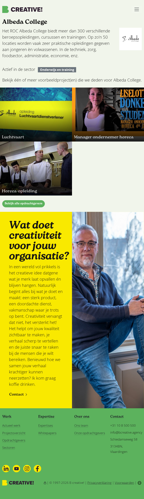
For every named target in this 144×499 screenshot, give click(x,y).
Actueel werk (11, 425)
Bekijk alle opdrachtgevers (23, 204)
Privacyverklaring (99, 482)
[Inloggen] (45, 482)
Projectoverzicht (14, 433)
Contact (16, 394)
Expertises (45, 425)
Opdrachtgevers (13, 440)
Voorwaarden (124, 482)
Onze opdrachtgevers (89, 433)
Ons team (81, 425)
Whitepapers (47, 433)
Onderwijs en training (57, 69)
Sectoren (8, 447)
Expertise (46, 417)
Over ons (81, 417)
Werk (6, 417)
